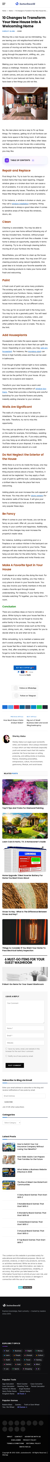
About (9, 1436)
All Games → (22, 1407)
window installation (20, 203)
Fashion (8, 1364)
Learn (8, 1355)
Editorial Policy (33, 1443)
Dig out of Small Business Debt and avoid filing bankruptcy (37, 723)
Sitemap (5, 1455)
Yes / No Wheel (8, 1407)
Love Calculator (8, 1386)
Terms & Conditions (15, 1443)
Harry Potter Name (9, 1391)
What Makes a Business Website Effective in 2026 (32, 1170)
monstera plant (34, 351)
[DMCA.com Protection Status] (25, 1288)
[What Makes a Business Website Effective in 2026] (8, 1172)
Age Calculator (8, 1384)
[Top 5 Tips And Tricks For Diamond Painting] (25, 792)
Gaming (39, 1360)
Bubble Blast (7, 1405)
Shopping (28, 1369)
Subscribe (8, 1102)
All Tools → (21, 1394)
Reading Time (22, 1386)
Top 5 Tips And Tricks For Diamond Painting (22, 808)
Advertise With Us (33, 1436)
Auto (19, 1364)
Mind (38, 1364)
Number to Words (9, 1389)
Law (7, 1369)
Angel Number (24, 1389)
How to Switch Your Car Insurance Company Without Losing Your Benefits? (30, 1146)
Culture (40, 1355)
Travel (28, 1360)
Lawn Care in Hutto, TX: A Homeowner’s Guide (24, 841)
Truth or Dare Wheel (31, 1405)
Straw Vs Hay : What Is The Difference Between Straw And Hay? (24, 913)
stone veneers (37, 495)
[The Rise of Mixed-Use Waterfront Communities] (8, 1185)
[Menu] (3, 3)
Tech (7, 1351)
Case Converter (36, 1384)
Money (40, 1351)
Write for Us (24, 1447)
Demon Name (25, 1391)
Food (28, 1364)
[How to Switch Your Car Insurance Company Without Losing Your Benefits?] (8, 1147)
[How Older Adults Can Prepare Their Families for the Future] (8, 1159)
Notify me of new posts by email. (20, 1056)
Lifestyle (29, 1355)
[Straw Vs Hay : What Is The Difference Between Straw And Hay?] (25, 896)
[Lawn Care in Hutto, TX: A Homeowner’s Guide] (25, 826)
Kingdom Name (8, 1394)
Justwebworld (25, 1453)
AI (38, 1369)
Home (4, 11)
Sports (16, 1369)
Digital (29, 1351)
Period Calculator (38, 1386)
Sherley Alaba (8, 31)
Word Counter (22, 1384)
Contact (18, 1436)
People (18, 1355)
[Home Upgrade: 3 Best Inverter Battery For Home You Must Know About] (25, 859)
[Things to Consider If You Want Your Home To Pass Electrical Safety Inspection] (25, 932)
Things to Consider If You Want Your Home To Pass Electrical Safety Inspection (24, 949)
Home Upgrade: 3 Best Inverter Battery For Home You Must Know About (22, 876)
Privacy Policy (29, 1440)
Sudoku (18, 1405)
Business (18, 1351)
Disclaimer (16, 1440)
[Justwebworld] (25, 4)
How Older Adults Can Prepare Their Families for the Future (31, 1158)
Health (8, 1360)
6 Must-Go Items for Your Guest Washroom (23, 984)
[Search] (47, 3)
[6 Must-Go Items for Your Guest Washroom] (25, 968)
